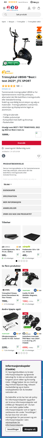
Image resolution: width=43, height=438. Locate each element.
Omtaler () (6, 89)
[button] (21, 2)
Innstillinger (13, 429)
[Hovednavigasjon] (4, 8)
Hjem (4, 22)
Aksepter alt (30, 429)
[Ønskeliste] (34, 8)
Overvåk (21, 143)
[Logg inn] (29, 8)
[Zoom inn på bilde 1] (21, 46)
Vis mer (7, 184)
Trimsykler (21, 22)
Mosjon (11, 22)
